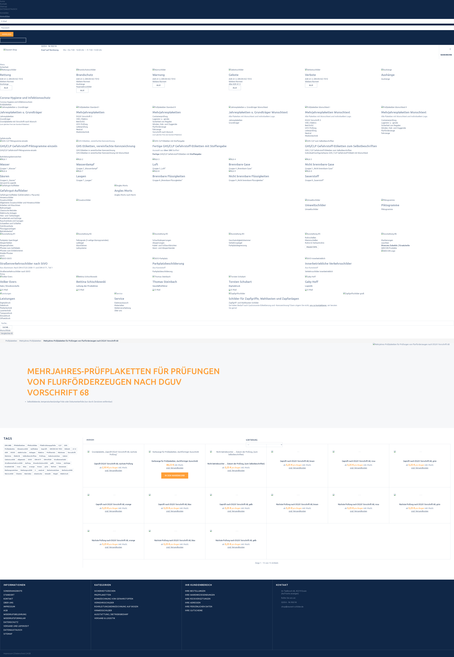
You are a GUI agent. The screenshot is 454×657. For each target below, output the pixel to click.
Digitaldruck (5, 303)
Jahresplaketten (7, 116)
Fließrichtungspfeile (48, 445)
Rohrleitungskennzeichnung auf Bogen (116, 606)
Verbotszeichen (53, 470)
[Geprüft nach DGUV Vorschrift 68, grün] (420, 452)
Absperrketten (6, 243)
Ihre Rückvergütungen (197, 599)
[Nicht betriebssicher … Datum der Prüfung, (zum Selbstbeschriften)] (236, 453)
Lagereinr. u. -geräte (161, 119)
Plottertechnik (6, 308)
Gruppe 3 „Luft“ (159, 168)
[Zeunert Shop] (20, 53)
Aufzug (28, 463)
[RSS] (15, 644)
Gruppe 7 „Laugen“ (84, 180)
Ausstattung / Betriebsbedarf (111, 614)
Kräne (58, 463)
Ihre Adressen (192, 603)
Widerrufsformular (15, 618)
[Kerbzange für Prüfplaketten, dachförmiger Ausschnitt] (175, 452)
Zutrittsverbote (6, 226)
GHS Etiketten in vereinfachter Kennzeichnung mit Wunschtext (102, 153)
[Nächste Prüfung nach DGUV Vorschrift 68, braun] (297, 495)
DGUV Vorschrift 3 (84, 116)
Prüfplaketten (5, 105)
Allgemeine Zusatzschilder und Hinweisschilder (20, 203)
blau (24, 466)
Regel (55, 474)
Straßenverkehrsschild (13, 463)
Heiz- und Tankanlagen (10, 216)
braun (39, 466)
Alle (6, 88)
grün (46, 466)
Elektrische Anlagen (8, 213)
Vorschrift (72, 452)
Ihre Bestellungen (195, 591)
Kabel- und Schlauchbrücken (165, 245)
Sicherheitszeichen (104, 591)
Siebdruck (4, 305)
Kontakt (3, 4)
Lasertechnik (5, 310)
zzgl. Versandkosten (113, 470)
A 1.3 (74, 449)
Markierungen (387, 240)
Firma (2, 274)
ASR (6, 452)
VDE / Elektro (82, 119)
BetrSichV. (80, 122)
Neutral (79, 129)
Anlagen (32, 452)
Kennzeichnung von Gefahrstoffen (113, 599)
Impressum (9, 606)
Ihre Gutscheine (194, 610)
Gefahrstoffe (5, 138)
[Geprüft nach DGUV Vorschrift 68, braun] (297, 452)
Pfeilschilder (32, 445)
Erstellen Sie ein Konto (13, 40)
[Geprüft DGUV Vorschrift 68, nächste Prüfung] (113, 453)
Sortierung (252, 440)
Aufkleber (34, 449)
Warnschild (9, 474)
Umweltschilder (311, 209)
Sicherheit (4, 67)
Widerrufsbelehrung (15, 614)
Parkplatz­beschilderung (162, 271)
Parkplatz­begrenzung (238, 245)
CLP (59, 445)
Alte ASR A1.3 (234, 84)
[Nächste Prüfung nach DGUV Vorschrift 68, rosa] (358, 495)
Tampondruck (6, 313)
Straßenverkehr (60, 459)
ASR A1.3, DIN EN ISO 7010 (11, 79)
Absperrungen (158, 243)
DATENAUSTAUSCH (8, 9)
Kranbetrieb (9, 466)
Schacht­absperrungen (162, 240)
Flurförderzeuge (159, 127)
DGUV (13, 452)
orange (32, 466)
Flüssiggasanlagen (8, 229)
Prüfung (42, 456)
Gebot (65, 456)
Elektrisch (64, 474)
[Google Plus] (20, 644)
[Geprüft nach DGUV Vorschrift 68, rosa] (358, 452)
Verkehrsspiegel (235, 243)
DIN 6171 (38, 459)
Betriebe (27, 474)
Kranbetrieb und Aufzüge (10, 218)
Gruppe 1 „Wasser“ (8, 168)
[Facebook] (5, 644)
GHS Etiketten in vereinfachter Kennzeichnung (95, 150)
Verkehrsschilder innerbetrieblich (319, 271)
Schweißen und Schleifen (10, 223)
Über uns (118, 310)
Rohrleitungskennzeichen (10, 157)
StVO (2, 256)
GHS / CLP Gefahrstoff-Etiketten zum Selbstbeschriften (328, 150)
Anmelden (4, 13)
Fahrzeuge (157, 129)
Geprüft (44, 449)
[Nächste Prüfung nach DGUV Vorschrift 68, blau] (175, 531)
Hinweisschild (22, 449)
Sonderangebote (13, 591)
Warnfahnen (81, 245)
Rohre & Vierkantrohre (314, 243)
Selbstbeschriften (30, 456)
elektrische (22, 452)
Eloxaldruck (5, 316)
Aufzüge (67, 463)
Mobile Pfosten (6, 253)
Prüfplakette (10, 449)
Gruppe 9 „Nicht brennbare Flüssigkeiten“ (246, 180)
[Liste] (100, 440)
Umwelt (48, 474)
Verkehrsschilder (104, 603)
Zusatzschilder (6, 200)
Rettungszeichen (11, 470)
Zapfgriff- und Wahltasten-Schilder (244, 303)
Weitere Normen (7, 81)
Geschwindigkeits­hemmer (240, 240)
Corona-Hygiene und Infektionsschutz (16, 102)
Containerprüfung (160, 116)
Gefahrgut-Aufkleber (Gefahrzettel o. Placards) (19, 195)
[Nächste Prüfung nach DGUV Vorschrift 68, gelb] (236, 531)
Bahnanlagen (5, 208)
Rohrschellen (310, 238)
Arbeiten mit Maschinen (10, 205)
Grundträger (5, 119)
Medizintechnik (82, 132)
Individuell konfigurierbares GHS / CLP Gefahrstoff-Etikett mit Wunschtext (336, 153)
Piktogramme (387, 209)
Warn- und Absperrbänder (164, 248)
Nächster (61, 452)
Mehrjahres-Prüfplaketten (30, 341)
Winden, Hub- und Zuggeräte (165, 124)
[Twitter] (10, 644)
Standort (9, 595)
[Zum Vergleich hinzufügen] (116, 477)
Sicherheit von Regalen (162, 122)
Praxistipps (312, 247)
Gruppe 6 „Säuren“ (8, 180)
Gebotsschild (10, 459)
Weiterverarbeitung (122, 308)
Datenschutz (11, 622)
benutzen (62, 466)
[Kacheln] (96, 440)
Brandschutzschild (40, 463)
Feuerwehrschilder (84, 87)
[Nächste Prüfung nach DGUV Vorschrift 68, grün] (420, 495)
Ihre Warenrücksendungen (200, 595)
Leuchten (385, 243)
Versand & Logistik (8, 183)
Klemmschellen (311, 240)
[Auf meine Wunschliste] (111, 477)
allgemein (21, 459)
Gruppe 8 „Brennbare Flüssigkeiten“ (168, 180)
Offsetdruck (5, 318)
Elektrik (17, 456)
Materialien (119, 305)
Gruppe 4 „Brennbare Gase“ (240, 168)
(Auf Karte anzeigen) (290, 593)
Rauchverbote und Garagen (11, 221)
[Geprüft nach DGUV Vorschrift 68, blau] (175, 495)
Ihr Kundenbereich (198, 585)
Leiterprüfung (82, 127)
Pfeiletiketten (19, 445)
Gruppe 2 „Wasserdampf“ (87, 168)
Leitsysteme (81, 248)
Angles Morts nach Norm (125, 195)
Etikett (67, 449)
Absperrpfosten (6, 245)
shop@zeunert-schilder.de (292, 607)
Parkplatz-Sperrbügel (9, 240)
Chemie (19, 474)
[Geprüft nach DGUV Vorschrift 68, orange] (113, 495)
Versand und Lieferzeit (16, 626)
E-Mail (5, 290)
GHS (65, 445)
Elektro (41, 452)
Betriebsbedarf (6, 231)
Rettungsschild (26, 470)
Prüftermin (51, 452)
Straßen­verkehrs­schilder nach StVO (15, 271)
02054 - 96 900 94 (49, 46)
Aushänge (4, 84)
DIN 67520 (47, 459)
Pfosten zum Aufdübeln (10, 248)
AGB (6, 610)
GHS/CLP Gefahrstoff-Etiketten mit (177, 154)
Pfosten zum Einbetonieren (11, 251)
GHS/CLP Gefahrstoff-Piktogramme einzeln (18, 150)
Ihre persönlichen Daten (198, 606)
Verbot (53, 466)
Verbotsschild (67, 470)
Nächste (8, 456)
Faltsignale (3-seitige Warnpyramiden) (92, 240)
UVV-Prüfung (82, 124)
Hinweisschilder (6, 197)
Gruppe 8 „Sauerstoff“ (314, 180)
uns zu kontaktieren (318, 305)
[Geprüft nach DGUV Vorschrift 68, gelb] (236, 495)
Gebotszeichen (54, 456)
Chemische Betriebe (8, 210)
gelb (52, 463)
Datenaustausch (121, 303)
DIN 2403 (8, 445)
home (2, 1)
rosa (18, 466)
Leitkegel (80, 243)
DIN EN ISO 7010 (56, 449)
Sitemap (3, 6)
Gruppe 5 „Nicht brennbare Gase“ (319, 168)
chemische (38, 474)
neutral (41, 470)
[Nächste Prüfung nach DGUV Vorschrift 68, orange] (113, 531)
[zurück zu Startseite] (2, 341)
